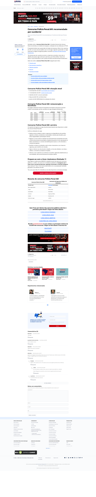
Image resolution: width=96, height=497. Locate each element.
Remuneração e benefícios (35, 65)
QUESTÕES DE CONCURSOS (48, 221)
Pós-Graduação (51, 429)
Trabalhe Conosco (17, 434)
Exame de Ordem (52, 425)
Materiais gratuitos (71, 4)
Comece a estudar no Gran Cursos (48, 238)
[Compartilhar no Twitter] (63, 40)
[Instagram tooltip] (74, 458)
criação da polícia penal (46, 92)
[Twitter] (79, 458)
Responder (31, 337)
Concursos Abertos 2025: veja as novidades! (39, 76)
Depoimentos (68, 422)
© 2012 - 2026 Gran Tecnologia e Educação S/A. (24, 457)
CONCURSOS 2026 (48, 215)
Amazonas (36, 26)
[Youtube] (72, 458)
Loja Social (15, 427)
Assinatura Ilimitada (77, 1)
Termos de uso (48, 457)
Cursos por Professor (52, 435)
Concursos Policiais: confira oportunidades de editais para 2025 (42, 78)
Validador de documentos (18, 429)
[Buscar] (24, 2)
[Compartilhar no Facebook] (61, 40)
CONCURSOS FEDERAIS (48, 212)
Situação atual (32, 63)
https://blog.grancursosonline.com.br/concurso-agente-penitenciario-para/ (47, 371)
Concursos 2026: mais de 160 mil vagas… (48, 277)
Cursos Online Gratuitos (53, 439)
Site (28, 410)
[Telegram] (81, 458)
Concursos (34, 4)
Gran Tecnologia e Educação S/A (41, 464)
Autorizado (50, 185)
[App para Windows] (64, 458)
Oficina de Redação (52, 437)
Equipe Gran (31, 254)
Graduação (51, 427)
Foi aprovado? (36, 434)
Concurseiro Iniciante (61, 4)
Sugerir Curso (68, 429)
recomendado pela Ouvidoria (47, 90)
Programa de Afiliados (18, 432)
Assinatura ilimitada (33, 71)
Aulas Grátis (68, 427)
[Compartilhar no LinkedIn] (64, 40)
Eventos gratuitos (67, 1)
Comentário (30, 389)
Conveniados (16, 430)
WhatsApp (34, 425)
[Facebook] (78, 458)
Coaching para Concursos (53, 424)
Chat (33, 424)
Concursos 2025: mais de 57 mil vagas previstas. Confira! (41, 80)
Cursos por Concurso (52, 430)
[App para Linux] (66, 458)
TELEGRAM (48, 231)
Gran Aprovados (52, 4)
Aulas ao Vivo (68, 425)
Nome (29, 402)
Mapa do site (56, 457)
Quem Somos (16, 422)
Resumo (31, 69)
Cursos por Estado (52, 434)
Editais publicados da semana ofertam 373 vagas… (33, 278)
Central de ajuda (35, 422)
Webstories (79, 4)
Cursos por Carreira (52, 432)
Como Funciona (16, 424)
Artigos (45, 4)
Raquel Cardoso (44, 279)
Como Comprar (16, 425)
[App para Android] (70, 458)
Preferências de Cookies (18, 435)
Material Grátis (69, 424)
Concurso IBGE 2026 (26, 4)
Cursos (40, 4)
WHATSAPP (48, 228)
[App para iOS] (68, 458)
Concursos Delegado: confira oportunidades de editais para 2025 (43, 82)
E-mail (29, 406)
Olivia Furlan (30, 280)
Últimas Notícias (17, 4)
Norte (32, 26)
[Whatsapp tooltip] (76, 458)
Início (29, 26)
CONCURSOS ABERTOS (48, 218)
